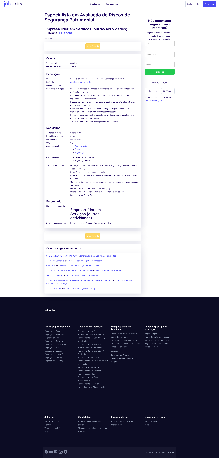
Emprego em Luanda (53, 351)
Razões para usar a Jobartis (123, 421)
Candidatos (95, 4)
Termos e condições (153, 100)
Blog (46, 431)
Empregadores (112, 4)
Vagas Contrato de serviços (157, 337)
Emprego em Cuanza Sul (55, 344)
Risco (77, 149)
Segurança (79, 152)
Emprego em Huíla (52, 347)
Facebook (153, 91)
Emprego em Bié (51, 338)
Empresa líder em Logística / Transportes (98, 256)
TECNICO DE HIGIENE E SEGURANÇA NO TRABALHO (69, 270)
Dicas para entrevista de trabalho (92, 428)
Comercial (50, 266)
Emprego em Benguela (54, 334)
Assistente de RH (53, 288)
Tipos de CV (83, 431)
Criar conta (209, 4)
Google (169, 91)
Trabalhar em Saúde (119, 347)
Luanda (65, 33)
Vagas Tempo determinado (156, 343)
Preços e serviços (118, 425)
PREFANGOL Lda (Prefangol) (108, 270)
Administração (81, 146)
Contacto (48, 425)
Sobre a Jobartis (51, 421)
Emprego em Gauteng (53, 361)
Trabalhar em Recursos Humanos (125, 343)
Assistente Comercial (55, 261)
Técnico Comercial (54, 275)
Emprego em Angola (120, 355)
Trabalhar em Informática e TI (124, 340)
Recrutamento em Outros (89, 357)
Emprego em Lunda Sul (54, 354)
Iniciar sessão (193, 4)
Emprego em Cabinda (53, 341)
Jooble (148, 425)
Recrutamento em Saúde (88, 367)
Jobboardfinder (151, 421)
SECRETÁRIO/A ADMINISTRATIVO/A (61, 256)
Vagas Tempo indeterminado (157, 340)
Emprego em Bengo (53, 331)
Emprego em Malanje (53, 357)
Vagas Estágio (151, 333)
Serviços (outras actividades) (83, 82)
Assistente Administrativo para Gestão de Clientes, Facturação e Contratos (79, 280)
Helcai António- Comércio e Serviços (82, 275)
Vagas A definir (151, 347)
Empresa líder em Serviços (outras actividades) (78, 266)
